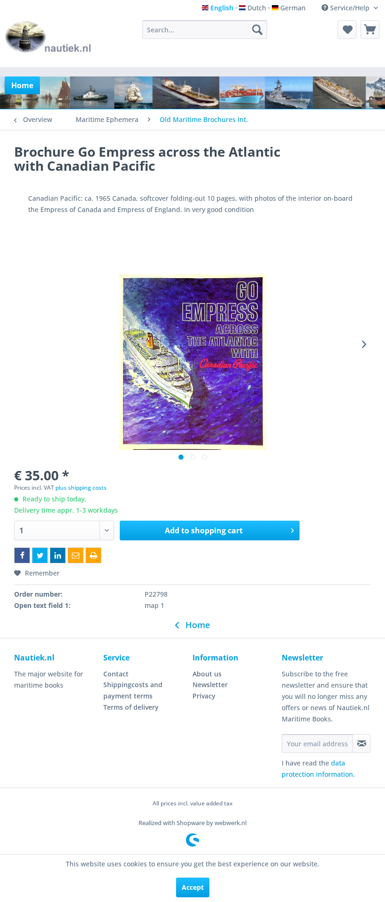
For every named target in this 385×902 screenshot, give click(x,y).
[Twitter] (39, 555)
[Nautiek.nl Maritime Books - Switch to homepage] (48, 41)
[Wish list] (347, 29)
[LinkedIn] (57, 555)
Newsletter (210, 684)
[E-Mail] (75, 555)
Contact (116, 673)
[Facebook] (22, 555)
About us (207, 673)
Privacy (204, 695)
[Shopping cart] (370, 29)
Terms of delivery (131, 707)
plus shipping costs (81, 488)
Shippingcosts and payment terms (132, 690)
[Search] (257, 29)
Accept (193, 887)
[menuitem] (205, 29)
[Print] (93, 555)
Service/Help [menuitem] (349, 7)
